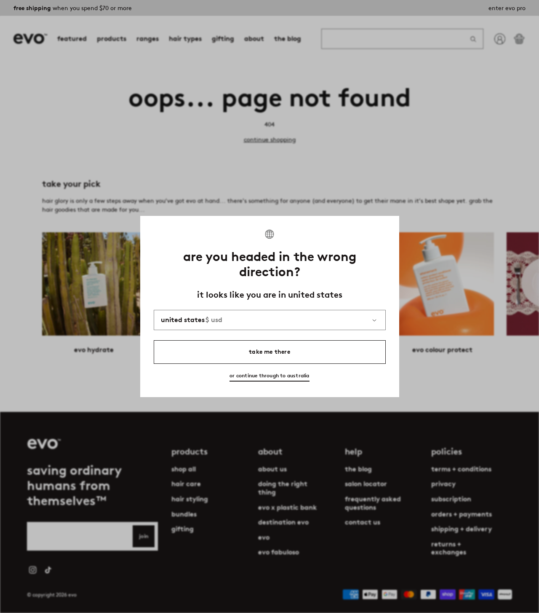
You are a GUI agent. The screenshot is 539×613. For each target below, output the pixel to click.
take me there (269, 351)
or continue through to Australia (269, 375)
